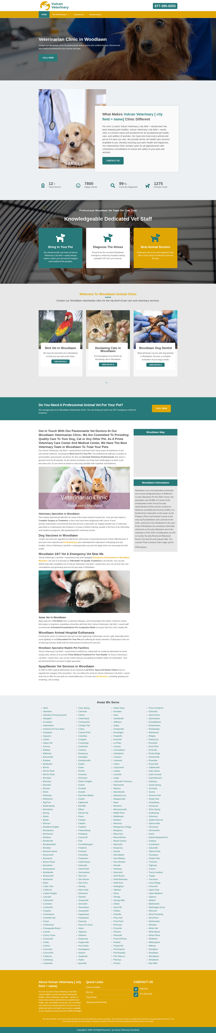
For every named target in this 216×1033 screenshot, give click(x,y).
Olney (116, 893)
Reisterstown (154, 725)
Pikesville (118, 935)
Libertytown (119, 753)
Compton (82, 739)
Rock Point (153, 746)
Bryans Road (49, 862)
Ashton (46, 739)
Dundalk (82, 788)
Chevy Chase (49, 935)
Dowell (81, 785)
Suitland (152, 841)
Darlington (83, 757)
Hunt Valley (83, 946)
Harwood (82, 921)
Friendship (83, 855)
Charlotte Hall (49, 918)
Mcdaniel (118, 806)
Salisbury (153, 781)
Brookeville (48, 841)
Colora (81, 729)
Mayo (116, 802)
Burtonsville (48, 876)
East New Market (86, 795)
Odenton (117, 890)
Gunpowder (83, 911)
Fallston (82, 823)
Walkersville (154, 904)
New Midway (119, 858)
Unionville (153, 886)
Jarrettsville (119, 718)
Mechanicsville (120, 809)
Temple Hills (154, 858)
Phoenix (117, 932)
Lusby (116, 778)
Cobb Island (83, 718)
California (47, 890)
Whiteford (153, 939)
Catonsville (48, 900)
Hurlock (81, 953)
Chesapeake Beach (52, 928)
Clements (82, 711)
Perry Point (118, 921)
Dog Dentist (91, 997)
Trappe (152, 876)
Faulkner (82, 827)
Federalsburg (84, 830)
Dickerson (82, 778)
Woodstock (154, 960)
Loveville (118, 774)
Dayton (81, 764)
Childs (46, 942)
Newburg (118, 869)
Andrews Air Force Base (54, 729)
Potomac (117, 960)
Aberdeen (47, 711)
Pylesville (153, 711)
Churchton (47, 949)
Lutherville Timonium (123, 781)
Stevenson (153, 827)
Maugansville (119, 799)
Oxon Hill (118, 907)
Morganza (118, 830)
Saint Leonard (155, 774)
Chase (46, 921)
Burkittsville (48, 872)
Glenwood (83, 893)
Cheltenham (48, 925)
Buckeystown (49, 869)
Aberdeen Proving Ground (54, 715)
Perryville (118, 928)
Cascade (47, 897)
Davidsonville (84, 760)
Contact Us (79, 14)
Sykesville (153, 848)
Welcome (153, 911)
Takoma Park (154, 851)
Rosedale (153, 760)
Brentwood (48, 834)
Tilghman (153, 865)
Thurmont (153, 862)
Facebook (134, 1030)
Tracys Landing (155, 872)
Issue (116, 715)
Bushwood (48, 879)
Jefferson (118, 722)
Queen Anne (154, 715)
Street (151, 834)
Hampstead (83, 918)
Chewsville (48, 939)
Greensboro (83, 907)
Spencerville (154, 823)
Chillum (46, 946)
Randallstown (155, 722)
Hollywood (83, 939)
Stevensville (154, 830)
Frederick (82, 848)
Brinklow (47, 837)
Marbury (117, 788)
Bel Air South (49, 774)
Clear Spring (84, 708)
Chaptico (47, 911)
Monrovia (118, 823)
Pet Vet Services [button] (59, 14)
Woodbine (153, 949)
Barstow (46, 760)
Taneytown (153, 855)
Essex (81, 816)
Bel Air (46, 767)
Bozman (46, 823)
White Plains (154, 935)
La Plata (117, 743)
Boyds (46, 820)
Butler (45, 883)
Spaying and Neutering (96, 1002)
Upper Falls (154, 890)
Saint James (154, 771)
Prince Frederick (156, 708)
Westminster (154, 921)
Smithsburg (154, 813)
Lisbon (117, 764)
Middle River (119, 813)
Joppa (116, 725)
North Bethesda (120, 879)
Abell (45, 708)
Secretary (153, 788)
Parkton (117, 911)
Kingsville (118, 736)
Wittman (152, 946)
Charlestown (48, 914)
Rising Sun (154, 739)
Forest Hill (83, 837)
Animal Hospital (93, 987)
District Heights (85, 781)
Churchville (48, 953)
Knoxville (118, 739)
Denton (81, 771)
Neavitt (117, 851)
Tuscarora (153, 879)
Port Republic (120, 953)
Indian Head (119, 708)
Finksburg (82, 834)
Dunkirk (81, 792)
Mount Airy (118, 834)
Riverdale (153, 743)
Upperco (152, 897)
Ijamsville (82, 963)
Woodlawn (153, 953)
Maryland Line (120, 795)
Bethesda (47, 795)
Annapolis (47, 732)
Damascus (83, 753)
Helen (81, 928)
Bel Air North (48, 771)
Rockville (153, 750)
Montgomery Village (122, 827)
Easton (81, 799)
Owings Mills (119, 900)
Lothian (117, 771)
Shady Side (154, 799)
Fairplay (82, 820)
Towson (152, 869)
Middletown (119, 816)
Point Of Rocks (120, 939)
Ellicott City (83, 813)
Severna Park (155, 795)
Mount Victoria (120, 841)
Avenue (46, 746)
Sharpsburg (154, 802)
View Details (60, 365)
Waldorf (152, 900)
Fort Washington (85, 844)
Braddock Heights (51, 827)
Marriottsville (119, 792)
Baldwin (46, 750)
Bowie (46, 816)
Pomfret (117, 942)
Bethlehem (48, 799)
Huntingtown (84, 949)
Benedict (47, 785)
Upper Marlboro (156, 893)
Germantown (84, 872)
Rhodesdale (154, 729)
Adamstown (48, 725)
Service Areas (95, 14)
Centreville (48, 907)
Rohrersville (154, 757)
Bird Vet (89, 992)
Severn (152, 792)
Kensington (119, 732)
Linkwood (118, 760)
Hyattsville (83, 956)
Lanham (117, 746)
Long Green (119, 767)
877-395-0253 (165, 6)
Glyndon (82, 897)
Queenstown (154, 718)
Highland (82, 932)
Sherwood (153, 806)
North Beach (119, 876)
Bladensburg (48, 806)
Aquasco (47, 736)
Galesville (82, 865)
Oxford (116, 904)
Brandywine (48, 830)
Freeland (82, 851)
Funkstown (83, 858)
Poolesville (118, 946)
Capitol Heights (50, 893)
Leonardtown (119, 750)
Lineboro (117, 757)
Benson (46, 788)
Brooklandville (49, 844)
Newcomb (118, 872)
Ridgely (152, 736)
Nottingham (119, 886)
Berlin (45, 792)
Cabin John (48, 886)
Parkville (117, 914)
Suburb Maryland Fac (158, 837)
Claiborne (47, 956)
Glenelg (81, 886)
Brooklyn (47, 848)
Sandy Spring (155, 785)
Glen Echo (83, 883)
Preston (117, 963)
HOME (46, 14)
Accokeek (47, 722)
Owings (117, 897)
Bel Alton (47, 778)
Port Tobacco (119, 956)
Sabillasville (154, 767)
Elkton (81, 809)
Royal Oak (153, 764)
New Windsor (120, 862)
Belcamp (47, 781)
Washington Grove (157, 907)
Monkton (117, 820)
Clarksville (47, 963)
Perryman (118, 925)
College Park (84, 725)
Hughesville (83, 942)
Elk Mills (82, 806)
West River (153, 918)
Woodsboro (154, 956)
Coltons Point (84, 732)
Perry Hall (118, 918)
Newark (117, 865)
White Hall (153, 928)
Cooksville (83, 746)
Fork (80, 841)
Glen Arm (82, 876)
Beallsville (47, 764)
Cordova (82, 750)
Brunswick (47, 858)
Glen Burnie (83, 879)
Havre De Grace (85, 925)
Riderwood (153, 732)
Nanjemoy (118, 848)
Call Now (48, 58)
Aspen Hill (47, 743)
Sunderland (154, 844)
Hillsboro (82, 935)
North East (118, 883)
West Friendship (156, 914)
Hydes (81, 960)
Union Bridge (154, 883)
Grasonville (83, 900)
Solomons (153, 816)
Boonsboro (48, 809)
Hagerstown (83, 914)
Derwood (82, 774)
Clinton (81, 715)
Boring (46, 813)
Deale (81, 767)
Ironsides (118, 711)
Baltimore (47, 753)
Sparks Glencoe (156, 820)
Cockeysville (84, 722)
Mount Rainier (120, 837)
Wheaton (153, 925)
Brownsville (48, 855)
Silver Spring (154, 809)
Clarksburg (48, 960)
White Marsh (154, 932)
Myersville (118, 844)
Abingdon (47, 718)
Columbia (82, 736)
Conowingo (83, 743)
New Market (119, 855)
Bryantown (48, 865)
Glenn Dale (83, 890)
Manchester (119, 785)
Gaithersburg (84, 862)
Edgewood (83, 802)
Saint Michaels (155, 778)
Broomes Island (50, 851)
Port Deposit (119, 949)
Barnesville (48, 757)
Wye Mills (153, 963)
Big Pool (47, 802)
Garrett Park (83, 869)
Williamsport (154, 942)
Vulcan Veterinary (122, 1030)
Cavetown (47, 904)
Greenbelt (82, 904)
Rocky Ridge (154, 753)
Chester (46, 932)
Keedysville (119, 729)
